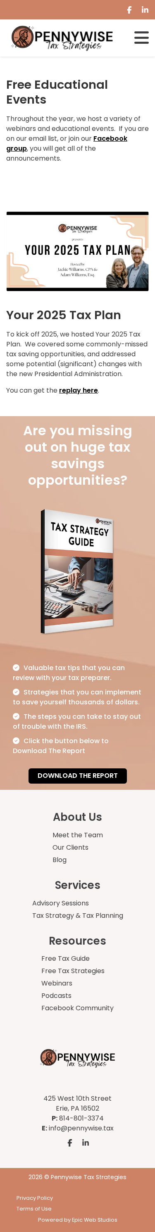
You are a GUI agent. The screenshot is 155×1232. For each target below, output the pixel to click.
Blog (59, 860)
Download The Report (78, 775)
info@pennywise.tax (81, 1128)
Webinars (56, 983)
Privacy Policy (35, 1197)
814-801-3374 (81, 1118)
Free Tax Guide (65, 958)
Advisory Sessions (60, 903)
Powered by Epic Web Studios (77, 1219)
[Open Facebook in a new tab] (129, 10)
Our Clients (70, 847)
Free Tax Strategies (73, 971)
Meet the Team (77, 835)
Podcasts (56, 995)
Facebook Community (77, 1008)
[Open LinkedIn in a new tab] (145, 10)
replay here (78, 390)
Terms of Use (34, 1208)
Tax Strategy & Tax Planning (77, 915)
